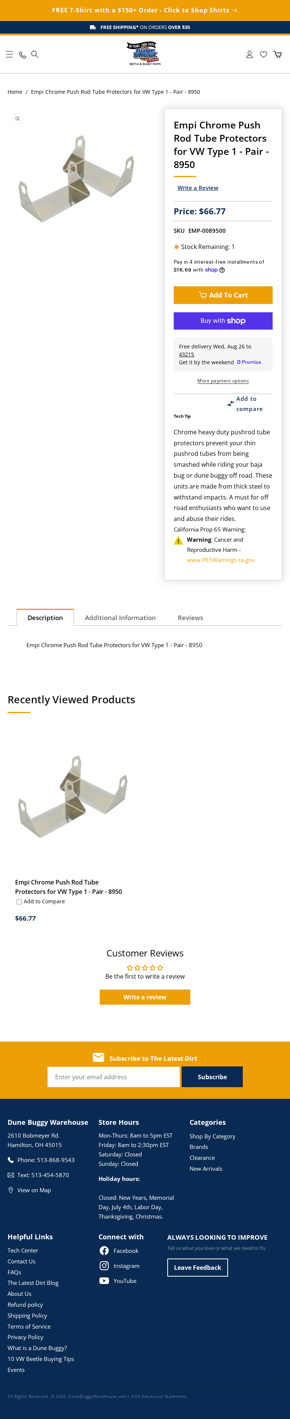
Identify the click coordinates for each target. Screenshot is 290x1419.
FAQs (14, 1272)
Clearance (202, 1157)
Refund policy (25, 1304)
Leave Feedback (197, 1267)
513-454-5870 (50, 1175)
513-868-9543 (56, 1160)
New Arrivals (206, 1168)
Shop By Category (213, 1136)
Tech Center (23, 1250)
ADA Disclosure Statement (159, 1396)
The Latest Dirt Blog (33, 1282)
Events (16, 1369)
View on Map (34, 1190)
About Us (19, 1293)
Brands (199, 1146)
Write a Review (197, 187)
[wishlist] (263, 54)
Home (15, 91)
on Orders (145, 27)
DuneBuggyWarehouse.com (97, 1396)
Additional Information (120, 617)
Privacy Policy (25, 1337)
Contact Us (21, 1261)
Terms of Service (29, 1326)
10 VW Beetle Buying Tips (41, 1358)
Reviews (190, 617)
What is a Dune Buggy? (37, 1348)
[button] (9, 54)
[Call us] (22, 54)
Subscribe (212, 1077)
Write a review (145, 997)
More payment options (223, 380)
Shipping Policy (27, 1315)
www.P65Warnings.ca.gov (221, 560)
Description (45, 617)
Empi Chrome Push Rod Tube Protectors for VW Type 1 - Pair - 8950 (68, 887)
